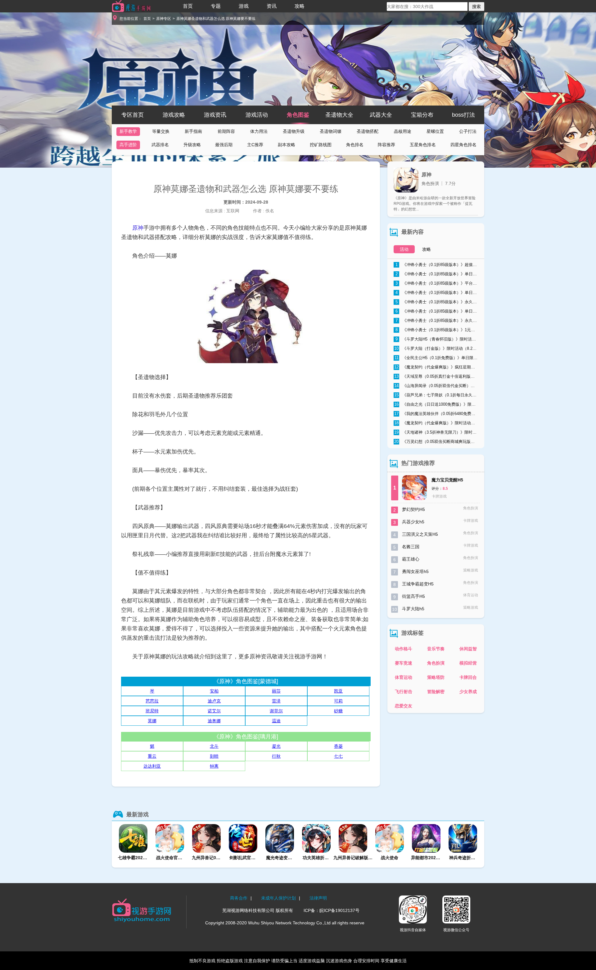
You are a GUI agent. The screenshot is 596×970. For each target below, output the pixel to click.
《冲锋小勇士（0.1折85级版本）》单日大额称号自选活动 (436, 274)
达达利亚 (152, 766)
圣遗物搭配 (367, 131)
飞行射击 (403, 691)
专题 (216, 6)
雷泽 (276, 700)
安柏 (214, 690)
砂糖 (338, 710)
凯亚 (338, 690)
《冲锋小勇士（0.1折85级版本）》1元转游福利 (436, 329)
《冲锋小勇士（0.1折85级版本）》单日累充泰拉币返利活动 (436, 311)
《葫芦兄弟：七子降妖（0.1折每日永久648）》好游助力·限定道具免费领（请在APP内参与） (436, 395)
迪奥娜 (214, 720)
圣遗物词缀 (330, 131)
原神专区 (163, 18)
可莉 (338, 700)
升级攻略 (192, 144)
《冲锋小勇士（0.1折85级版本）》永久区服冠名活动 (436, 302)
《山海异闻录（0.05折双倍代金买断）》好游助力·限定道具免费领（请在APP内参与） (436, 385)
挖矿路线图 (321, 144)
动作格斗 (403, 648)
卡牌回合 (468, 677)
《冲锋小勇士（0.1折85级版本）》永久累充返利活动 (436, 320)
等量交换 (160, 131)
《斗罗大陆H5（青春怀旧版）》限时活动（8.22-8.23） (436, 339)
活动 (404, 249)
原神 (137, 228)
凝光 (276, 746)
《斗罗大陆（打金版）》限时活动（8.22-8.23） (436, 348)
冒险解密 (436, 691)
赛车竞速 (403, 663)
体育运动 (403, 677)
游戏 (244, 6)
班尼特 (152, 710)
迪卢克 (214, 700)
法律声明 (318, 898)
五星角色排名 (423, 144)
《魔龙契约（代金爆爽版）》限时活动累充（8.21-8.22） (436, 423)
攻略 (300, 6)
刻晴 (214, 756)
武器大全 (381, 115)
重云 (152, 756)
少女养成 (468, 691)
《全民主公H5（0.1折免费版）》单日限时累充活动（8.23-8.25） (436, 357)
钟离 (214, 766)
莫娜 (152, 720)
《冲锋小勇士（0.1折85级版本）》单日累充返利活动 (436, 292)
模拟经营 (468, 663)
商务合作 (238, 898)
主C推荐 (255, 144)
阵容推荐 (386, 144)
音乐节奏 (436, 648)
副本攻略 (286, 144)
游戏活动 (257, 115)
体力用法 (259, 131)
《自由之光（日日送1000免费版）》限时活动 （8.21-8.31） (436, 404)
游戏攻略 (174, 115)
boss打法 (463, 115)
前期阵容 (226, 131)
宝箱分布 (422, 115)
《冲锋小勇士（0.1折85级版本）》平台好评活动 (436, 283)
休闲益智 (468, 648)
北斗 (214, 746)
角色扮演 (436, 663)
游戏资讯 (215, 115)
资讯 (272, 6)
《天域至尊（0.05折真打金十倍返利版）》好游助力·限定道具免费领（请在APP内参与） (436, 376)
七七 (338, 756)
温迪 (276, 720)
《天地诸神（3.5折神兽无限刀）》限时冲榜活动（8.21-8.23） (436, 432)
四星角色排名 (463, 144)
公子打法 (467, 131)
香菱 (338, 746)
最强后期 (224, 144)
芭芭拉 (152, 700)
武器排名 (160, 144)
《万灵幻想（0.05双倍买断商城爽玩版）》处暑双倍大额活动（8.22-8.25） (436, 441)
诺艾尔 (214, 710)
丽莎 (276, 690)
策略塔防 (436, 677)
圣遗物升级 (294, 131)
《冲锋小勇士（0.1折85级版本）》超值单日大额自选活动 (436, 264)
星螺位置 (435, 131)
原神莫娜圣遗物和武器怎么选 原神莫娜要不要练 (215, 18)
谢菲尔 (276, 710)
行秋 (276, 756)
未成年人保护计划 (278, 898)
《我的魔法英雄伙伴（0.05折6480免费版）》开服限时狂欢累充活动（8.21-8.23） (436, 413)
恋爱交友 (403, 705)
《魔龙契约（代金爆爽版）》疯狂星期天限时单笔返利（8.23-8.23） (436, 367)
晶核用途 (402, 131)
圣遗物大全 (339, 115)
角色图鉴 (298, 115)
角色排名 (354, 144)
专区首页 (132, 115)
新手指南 (193, 131)
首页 (188, 6)
